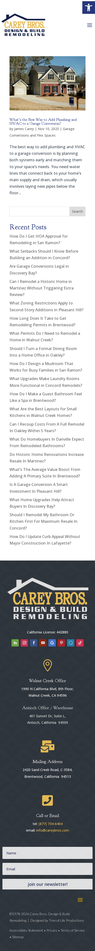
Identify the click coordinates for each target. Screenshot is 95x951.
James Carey (24, 128)
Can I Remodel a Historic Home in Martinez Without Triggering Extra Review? (42, 288)
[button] (88, 7)
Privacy (52, 930)
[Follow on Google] (52, 643)
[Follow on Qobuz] (70, 643)
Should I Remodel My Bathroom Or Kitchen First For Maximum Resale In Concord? (43, 521)
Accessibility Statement (27, 930)
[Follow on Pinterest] (61, 643)
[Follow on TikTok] (80, 643)
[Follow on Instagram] (24, 643)
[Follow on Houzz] (15, 643)
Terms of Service (73, 930)
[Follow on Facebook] (33, 643)
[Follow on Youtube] (43, 643)
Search (77, 211)
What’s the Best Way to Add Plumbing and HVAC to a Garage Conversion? (43, 121)
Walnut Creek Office (47, 681)
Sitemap (18, 937)
